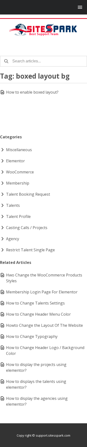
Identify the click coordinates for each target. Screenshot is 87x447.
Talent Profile (18, 216)
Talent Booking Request (28, 194)
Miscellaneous (19, 149)
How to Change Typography (32, 336)
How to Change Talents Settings (35, 303)
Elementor (15, 161)
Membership (17, 183)
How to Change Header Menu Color (38, 314)
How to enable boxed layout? (32, 92)
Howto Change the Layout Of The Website (44, 325)
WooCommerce (20, 172)
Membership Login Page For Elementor (42, 292)
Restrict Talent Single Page (30, 250)
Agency (12, 238)
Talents (13, 205)
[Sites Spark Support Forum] (43, 30)
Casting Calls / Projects (26, 227)
